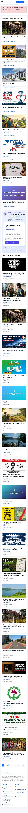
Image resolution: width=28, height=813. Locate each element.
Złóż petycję (20, 1)
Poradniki (4, 784)
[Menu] (26, 2)
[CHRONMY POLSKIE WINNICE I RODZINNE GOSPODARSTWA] (14, 173)
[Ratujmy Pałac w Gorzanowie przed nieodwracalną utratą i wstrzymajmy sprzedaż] (14, 56)
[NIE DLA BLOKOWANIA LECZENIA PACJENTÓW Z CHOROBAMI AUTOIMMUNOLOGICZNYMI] (14, 102)
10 (23, 765)
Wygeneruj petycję (13, 242)
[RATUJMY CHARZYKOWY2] (14, 78)
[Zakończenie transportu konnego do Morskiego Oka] (14, 32)
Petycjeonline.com (6, 1)
